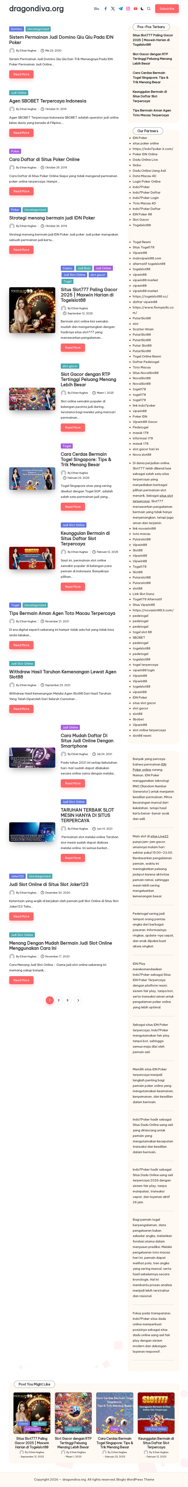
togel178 (139, 389)
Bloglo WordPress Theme (135, 1479)
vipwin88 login (144, 670)
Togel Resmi (142, 242)
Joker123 (17, 876)
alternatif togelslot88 (149, 264)
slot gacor (98, 275)
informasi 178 (143, 438)
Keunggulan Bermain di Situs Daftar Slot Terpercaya (85, 538)
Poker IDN (140, 416)
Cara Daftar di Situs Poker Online (44, 159)
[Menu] (96, 8)
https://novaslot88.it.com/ (153, 610)
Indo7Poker (141, 187)
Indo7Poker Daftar (147, 192)
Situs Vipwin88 (144, 605)
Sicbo (137, 165)
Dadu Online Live (145, 160)
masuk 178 (141, 433)
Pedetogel (140, 427)
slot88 (137, 588)
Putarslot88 (142, 539)
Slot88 (138, 550)
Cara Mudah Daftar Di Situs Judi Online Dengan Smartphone (87, 741)
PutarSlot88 (142, 318)
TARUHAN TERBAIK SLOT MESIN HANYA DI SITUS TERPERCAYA (87, 815)
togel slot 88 (142, 632)
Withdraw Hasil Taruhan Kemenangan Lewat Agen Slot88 (62, 674)
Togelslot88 (142, 225)
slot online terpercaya (149, 730)
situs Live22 (160, 836)
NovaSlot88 (142, 378)
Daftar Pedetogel (146, 362)
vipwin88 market (145, 280)
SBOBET (139, 638)
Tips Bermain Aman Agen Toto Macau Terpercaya (62, 613)
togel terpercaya (145, 665)
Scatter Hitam (143, 329)
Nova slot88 (142, 455)
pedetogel (140, 616)
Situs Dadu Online (146, 1125)
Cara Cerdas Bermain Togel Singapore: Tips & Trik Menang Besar (86, 459)
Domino (16, 29)
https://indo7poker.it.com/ (153, 149)
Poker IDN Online (145, 154)
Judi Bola (84, 268)
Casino (68, 268)
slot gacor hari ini (146, 449)
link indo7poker (144, 405)
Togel (67, 281)
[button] (167, 8)
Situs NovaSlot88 (146, 373)
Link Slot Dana (143, 594)
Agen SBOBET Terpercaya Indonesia (47, 101)
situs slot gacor (144, 703)
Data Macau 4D (144, 176)
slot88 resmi (142, 736)
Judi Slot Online (74, 275)
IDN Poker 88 (142, 214)
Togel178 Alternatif (147, 599)
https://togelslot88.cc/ (150, 296)
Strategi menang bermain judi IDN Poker (52, 218)
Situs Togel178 (143, 247)
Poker (15, 151)
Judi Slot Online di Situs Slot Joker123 (48, 884)
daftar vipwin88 (145, 302)
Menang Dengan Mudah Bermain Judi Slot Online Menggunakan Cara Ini (60, 945)
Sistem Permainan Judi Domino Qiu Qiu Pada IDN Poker (61, 39)
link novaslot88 (144, 528)
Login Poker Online (147, 181)
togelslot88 (141, 269)
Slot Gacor (141, 220)
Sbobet (138, 719)
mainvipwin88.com (147, 258)
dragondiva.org (36, 9)
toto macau (141, 534)
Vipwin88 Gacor (145, 422)
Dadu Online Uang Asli (149, 171)
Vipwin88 (140, 253)
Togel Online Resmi (147, 356)
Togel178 (140, 567)
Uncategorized (38, 29)
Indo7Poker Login (146, 198)
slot (135, 324)
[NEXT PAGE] (78, 1000)
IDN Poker (140, 138)
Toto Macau (142, 367)
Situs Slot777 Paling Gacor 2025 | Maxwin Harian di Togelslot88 (89, 295)
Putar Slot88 (142, 346)
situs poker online (146, 143)
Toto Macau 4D (144, 203)
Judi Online (18, 93)
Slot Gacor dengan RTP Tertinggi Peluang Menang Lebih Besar (88, 379)
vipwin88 (140, 275)
